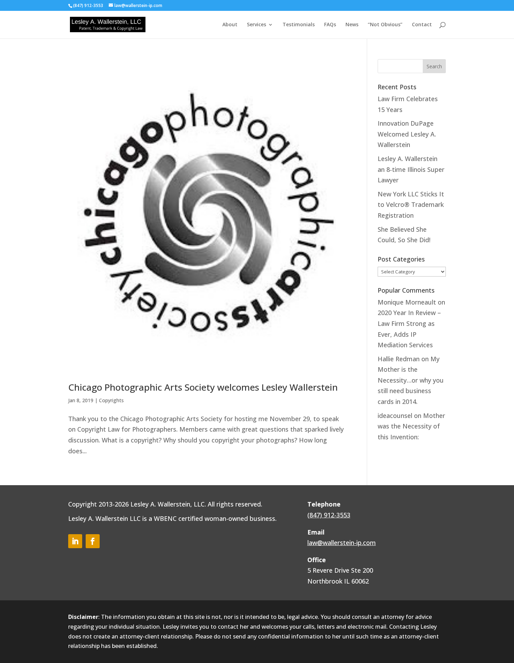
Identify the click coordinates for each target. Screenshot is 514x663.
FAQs (330, 25)
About (229, 25)
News (351, 25)
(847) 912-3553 (328, 515)
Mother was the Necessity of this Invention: (411, 426)
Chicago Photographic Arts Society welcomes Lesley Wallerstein (203, 387)
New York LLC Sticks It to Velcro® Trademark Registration (411, 204)
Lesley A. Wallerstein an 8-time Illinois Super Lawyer (411, 169)
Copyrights (111, 400)
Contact (422, 25)
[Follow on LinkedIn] (75, 541)
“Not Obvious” (385, 25)
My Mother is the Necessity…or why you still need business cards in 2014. (411, 380)
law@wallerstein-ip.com (341, 542)
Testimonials (299, 25)
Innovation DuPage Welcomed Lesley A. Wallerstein (407, 134)
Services (256, 25)
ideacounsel (395, 415)
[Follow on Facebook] (93, 541)
